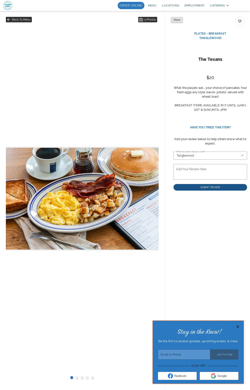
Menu (152, 5)
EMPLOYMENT (195, 5)
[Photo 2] (77, 377)
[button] (219, 5)
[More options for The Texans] (239, 21)
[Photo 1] (71, 377)
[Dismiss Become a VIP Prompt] (237, 326)
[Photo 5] (92, 377)
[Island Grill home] (19, 5)
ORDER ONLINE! (131, 5)
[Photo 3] (82, 377)
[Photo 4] (87, 377)
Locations (170, 5)
